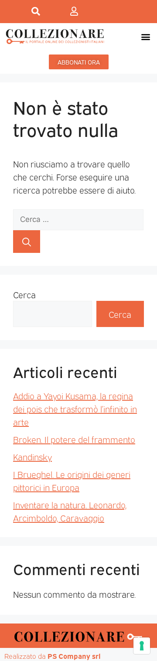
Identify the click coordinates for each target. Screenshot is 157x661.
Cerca (24, 294)
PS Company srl (74, 656)
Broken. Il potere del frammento (74, 439)
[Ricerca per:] (78, 218)
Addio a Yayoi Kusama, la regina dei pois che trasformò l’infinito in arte (75, 408)
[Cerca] (26, 241)
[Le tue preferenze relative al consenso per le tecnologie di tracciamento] (141, 645)
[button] (145, 36)
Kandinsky (32, 456)
